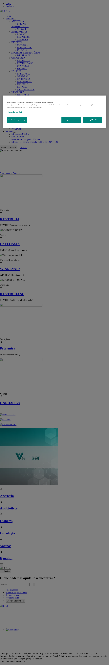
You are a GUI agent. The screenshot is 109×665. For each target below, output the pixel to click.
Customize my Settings (17, 120)
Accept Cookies (92, 120)
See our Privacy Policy (15, 112)
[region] (54, 111)
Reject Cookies (71, 120)
